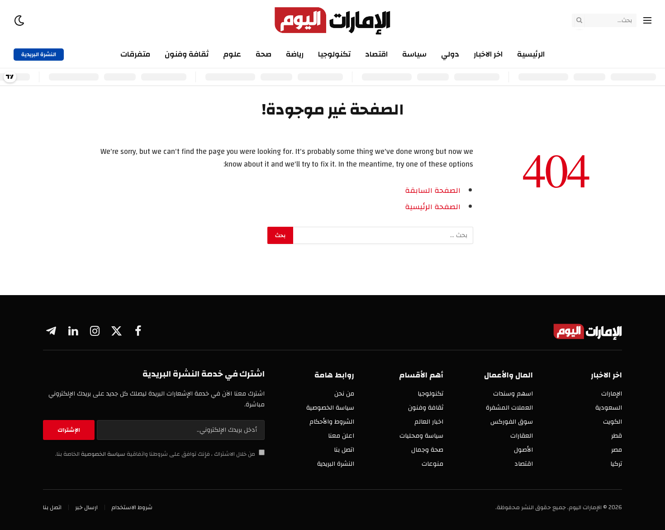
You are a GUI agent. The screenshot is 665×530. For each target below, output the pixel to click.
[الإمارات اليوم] (332, 20)
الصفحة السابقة (433, 190)
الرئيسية (531, 54)
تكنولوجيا (334, 54)
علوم (232, 54)
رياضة (295, 54)
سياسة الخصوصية (102, 454)
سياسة (414, 54)
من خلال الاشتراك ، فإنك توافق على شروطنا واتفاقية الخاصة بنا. (155, 454)
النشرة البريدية (38, 54)
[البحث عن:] (382, 235)
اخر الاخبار (488, 54)
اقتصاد (376, 54)
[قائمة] (647, 20)
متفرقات (135, 54)
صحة (263, 54)
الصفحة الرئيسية (433, 207)
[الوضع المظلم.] (20, 20)
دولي (450, 54)
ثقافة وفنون (187, 54)
